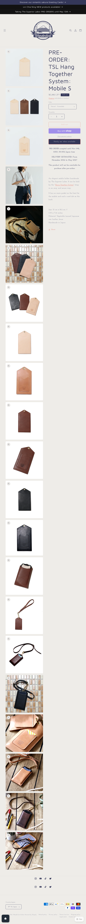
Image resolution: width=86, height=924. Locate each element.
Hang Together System (64, 185)
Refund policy (43, 914)
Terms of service (64, 914)
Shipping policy (76, 914)
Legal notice (63, 916)
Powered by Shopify (31, 914)
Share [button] (53, 229)
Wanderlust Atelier (19, 914)
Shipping (51, 98)
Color (50, 102)
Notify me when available (64, 141)
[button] (4, 30)
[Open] (5, 918)
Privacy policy (53, 914)
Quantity (52, 112)
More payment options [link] (65, 136)
